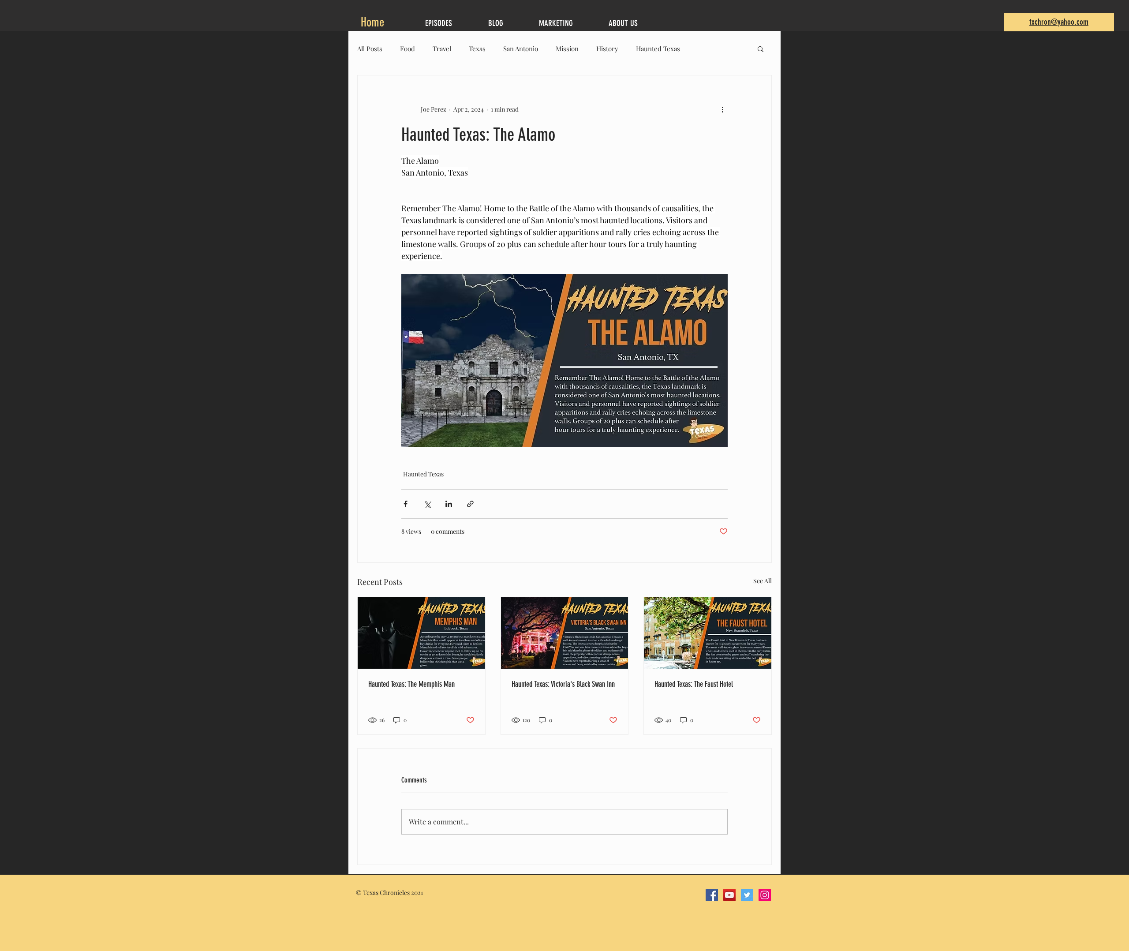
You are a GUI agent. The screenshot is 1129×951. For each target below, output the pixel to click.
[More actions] (722, 109)
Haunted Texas (658, 48)
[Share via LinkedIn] (449, 504)
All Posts (369, 48)
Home (374, 22)
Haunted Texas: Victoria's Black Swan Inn (563, 684)
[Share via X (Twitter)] (427, 504)
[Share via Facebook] (405, 504)
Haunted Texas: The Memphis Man (411, 684)
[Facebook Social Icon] (712, 895)
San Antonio (520, 48)
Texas (477, 48)
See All (762, 581)
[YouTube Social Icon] (729, 895)
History (607, 48)
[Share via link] (470, 504)
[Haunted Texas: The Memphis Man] (421, 633)
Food (407, 48)
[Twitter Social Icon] (747, 895)
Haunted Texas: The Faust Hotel (693, 684)
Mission (567, 48)
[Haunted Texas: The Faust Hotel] (707, 633)
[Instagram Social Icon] (765, 895)
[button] (760, 48)
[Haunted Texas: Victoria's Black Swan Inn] (564, 633)
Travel (442, 48)
